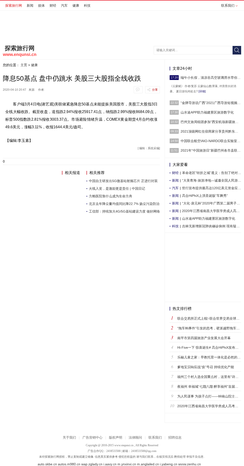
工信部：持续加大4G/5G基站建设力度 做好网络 (124, 211)
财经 (53, 5)
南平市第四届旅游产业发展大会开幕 (204, 338)
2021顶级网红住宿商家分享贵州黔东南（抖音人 (211, 131)
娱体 (41, 5)
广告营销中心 (92, 437)
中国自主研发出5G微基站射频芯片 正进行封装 (123, 181)
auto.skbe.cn (47, 464)
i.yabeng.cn (168, 464)
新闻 (30, 5)
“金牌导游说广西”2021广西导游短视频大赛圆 (211, 103)
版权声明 (115, 437)
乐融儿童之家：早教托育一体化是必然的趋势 (210, 357)
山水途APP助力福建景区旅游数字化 (207, 112)
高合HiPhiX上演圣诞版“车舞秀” (205, 196)
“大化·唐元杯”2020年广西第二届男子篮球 (212, 203)
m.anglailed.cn (148, 464)
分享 (155, 89)
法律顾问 (135, 437)
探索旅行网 (13, 5)
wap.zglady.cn (91, 464)
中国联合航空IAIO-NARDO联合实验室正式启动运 (211, 141)
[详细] (202, 91)
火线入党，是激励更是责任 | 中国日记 (117, 188)
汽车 (64, 5)
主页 (23, 65)
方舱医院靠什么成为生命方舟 (110, 196)
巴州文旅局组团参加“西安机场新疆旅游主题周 (211, 122)
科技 (87, 5)
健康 (75, 5)
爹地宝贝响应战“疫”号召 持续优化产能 (205, 367)
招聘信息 (175, 437)
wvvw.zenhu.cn (189, 464)
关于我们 (69, 437)
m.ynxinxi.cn (126, 464)
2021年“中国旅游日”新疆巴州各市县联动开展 (211, 150)
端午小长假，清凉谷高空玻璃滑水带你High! (211, 77)
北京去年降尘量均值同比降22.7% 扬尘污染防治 (124, 204)
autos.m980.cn (69, 464)
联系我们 (227, 5)
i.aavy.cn (110, 464)
